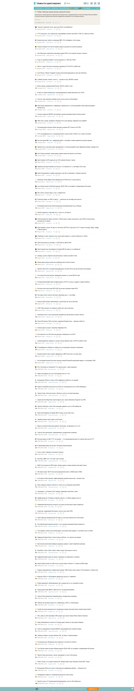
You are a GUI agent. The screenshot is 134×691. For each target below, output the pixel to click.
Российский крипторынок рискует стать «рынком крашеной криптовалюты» (61, 524)
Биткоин (47, 8)
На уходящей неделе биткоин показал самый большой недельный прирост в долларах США (66, 360)
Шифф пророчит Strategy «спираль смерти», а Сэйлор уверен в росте (59, 498)
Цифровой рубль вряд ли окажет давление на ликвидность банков (58, 557)
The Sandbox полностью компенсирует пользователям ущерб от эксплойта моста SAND (65, 531)
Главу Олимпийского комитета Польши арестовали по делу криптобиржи (60, 622)
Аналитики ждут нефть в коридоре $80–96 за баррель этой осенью (58, 40)
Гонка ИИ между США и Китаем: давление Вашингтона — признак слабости (61, 321)
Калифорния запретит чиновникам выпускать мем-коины (55, 675)
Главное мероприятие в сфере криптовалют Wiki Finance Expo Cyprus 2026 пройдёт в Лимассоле (67, 570)
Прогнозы (55, 8)
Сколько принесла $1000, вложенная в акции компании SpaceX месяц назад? (61, 114)
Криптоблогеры (64, 8)
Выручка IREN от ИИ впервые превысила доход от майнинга (56, 576)
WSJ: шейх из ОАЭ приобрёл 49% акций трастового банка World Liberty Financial (62, 616)
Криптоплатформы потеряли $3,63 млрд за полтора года (55, 413)
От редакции (86, 8)
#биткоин (37, 19)
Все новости (39, 8)
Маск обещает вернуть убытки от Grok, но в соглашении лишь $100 (58, 485)
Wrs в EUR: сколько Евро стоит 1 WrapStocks (51, 193)
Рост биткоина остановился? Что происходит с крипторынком (57, 367)
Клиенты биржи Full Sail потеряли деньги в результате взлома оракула (59, 47)
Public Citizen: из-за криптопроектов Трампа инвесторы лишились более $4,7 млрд (63, 661)
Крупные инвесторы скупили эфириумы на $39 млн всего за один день (59, 354)
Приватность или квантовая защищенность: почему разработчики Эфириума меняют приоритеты (68, 147)
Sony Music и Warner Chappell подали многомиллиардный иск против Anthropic (62, 73)
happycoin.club (50, 55)
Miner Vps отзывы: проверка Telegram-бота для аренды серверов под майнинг (62, 121)
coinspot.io (49, 29)
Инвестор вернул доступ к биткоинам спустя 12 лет (53, 373)
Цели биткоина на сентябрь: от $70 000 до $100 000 (54, 242)
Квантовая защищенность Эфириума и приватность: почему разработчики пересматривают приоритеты (66, 106)
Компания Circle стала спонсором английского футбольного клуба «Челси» (60, 314)
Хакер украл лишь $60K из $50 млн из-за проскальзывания (55, 590)
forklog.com (49, 36)
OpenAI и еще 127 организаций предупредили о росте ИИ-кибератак (59, 681)
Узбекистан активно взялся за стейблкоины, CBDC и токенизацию (57, 603)
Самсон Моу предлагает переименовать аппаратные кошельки (57, 432)
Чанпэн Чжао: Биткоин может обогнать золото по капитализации (58, 393)
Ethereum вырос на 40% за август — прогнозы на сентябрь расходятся (59, 199)
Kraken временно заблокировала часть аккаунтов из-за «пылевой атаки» (60, 583)
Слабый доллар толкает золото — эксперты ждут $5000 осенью (57, 79)
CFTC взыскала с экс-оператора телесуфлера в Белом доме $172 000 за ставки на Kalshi (65, 33)
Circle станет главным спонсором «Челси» (50, 452)
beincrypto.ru (49, 42)
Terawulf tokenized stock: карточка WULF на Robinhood (54, 27)
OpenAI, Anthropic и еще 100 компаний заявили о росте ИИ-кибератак (59, 406)
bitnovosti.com (50, 49)
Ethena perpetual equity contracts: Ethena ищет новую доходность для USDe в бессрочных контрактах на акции (66, 220)
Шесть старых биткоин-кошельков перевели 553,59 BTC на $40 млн (58, 66)
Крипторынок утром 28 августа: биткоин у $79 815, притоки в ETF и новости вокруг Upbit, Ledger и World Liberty (68, 228)
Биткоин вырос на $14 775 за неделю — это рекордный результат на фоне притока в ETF (65, 439)
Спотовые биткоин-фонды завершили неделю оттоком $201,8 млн (58, 275)
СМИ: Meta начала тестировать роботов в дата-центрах (55, 308)
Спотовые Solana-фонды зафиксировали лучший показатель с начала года (61, 478)
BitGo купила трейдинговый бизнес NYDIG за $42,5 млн (54, 86)
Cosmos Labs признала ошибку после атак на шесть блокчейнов (57, 99)
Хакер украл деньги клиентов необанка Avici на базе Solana (56, 262)
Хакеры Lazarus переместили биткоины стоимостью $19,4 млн (57, 256)
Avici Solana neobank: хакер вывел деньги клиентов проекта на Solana (59, 153)
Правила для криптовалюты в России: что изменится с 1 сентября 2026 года (61, 166)
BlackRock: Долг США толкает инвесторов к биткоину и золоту (57, 550)
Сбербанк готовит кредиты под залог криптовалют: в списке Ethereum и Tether (62, 236)
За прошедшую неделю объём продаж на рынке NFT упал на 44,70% (59, 127)
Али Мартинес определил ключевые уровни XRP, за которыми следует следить (62, 53)
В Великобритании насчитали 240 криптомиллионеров (54, 445)
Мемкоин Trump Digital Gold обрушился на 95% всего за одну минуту (59, 180)
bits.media (48, 22)
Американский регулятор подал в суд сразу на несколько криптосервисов (60, 504)
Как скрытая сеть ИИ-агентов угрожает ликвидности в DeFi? (56, 334)
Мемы (76, 8)
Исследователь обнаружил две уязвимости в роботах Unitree (56, 642)
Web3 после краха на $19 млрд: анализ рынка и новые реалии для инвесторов (62, 465)
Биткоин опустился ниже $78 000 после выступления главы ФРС (57, 288)
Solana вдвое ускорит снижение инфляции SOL (52, 328)
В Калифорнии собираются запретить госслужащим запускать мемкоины (60, 347)
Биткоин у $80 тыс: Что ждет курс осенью (50, 459)
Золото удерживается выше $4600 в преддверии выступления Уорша (59, 629)
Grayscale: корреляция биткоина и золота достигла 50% (55, 511)
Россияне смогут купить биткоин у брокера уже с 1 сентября (56, 295)
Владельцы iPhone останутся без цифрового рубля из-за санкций (57, 380)
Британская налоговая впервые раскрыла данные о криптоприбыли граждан (61, 544)
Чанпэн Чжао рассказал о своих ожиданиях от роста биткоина (57, 655)
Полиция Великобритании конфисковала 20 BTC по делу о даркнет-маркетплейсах (63, 282)
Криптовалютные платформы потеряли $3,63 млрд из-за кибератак (58, 249)
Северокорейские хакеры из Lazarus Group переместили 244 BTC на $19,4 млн (62, 341)
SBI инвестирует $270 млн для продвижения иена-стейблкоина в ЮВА (59, 472)
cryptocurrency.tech (53, 382)
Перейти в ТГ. (93, 689)
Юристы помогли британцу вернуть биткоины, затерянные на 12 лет (58, 426)
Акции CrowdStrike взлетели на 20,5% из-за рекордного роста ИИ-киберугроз (61, 387)
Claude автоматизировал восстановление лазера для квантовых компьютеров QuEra (64, 609)
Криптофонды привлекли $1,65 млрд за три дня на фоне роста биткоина (60, 517)
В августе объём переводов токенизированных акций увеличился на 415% (60, 92)
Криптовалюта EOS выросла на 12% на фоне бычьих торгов (56, 160)
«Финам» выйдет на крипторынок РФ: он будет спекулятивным (57, 635)
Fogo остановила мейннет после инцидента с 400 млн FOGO (56, 60)
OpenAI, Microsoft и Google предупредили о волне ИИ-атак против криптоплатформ (64, 269)
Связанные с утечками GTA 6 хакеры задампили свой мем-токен (57, 491)
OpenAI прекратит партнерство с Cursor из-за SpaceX (54, 212)
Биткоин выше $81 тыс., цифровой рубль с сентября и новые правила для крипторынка (64, 140)
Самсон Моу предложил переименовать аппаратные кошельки (57, 596)
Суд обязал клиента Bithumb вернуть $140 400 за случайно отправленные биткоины (64, 186)
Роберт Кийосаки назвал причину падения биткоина (53, 12)
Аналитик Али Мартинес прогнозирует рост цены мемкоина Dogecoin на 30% (61, 400)
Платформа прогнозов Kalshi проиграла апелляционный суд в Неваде (59, 206)
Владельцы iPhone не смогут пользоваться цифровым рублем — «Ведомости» (61, 668)
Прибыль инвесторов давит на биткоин (49, 419)
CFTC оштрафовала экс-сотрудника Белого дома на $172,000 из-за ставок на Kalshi (64, 134)
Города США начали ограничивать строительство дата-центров (57, 301)
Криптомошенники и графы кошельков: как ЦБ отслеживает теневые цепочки (61, 173)
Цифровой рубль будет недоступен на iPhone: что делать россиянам (59, 537)
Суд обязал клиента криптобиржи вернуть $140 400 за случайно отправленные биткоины (65, 648)
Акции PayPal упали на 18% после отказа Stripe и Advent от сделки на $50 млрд (62, 563)
